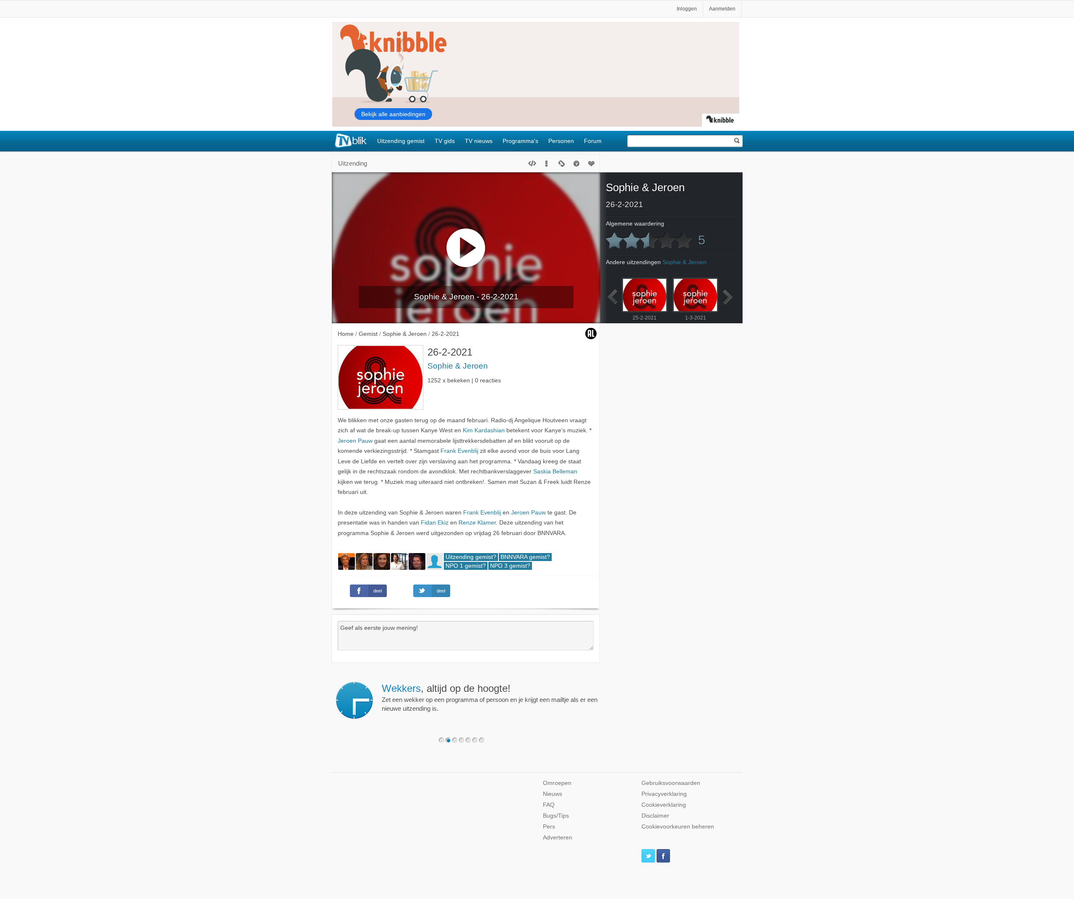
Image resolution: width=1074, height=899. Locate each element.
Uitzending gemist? (471, 557)
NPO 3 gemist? (510, 566)
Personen (561, 141)
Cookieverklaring (663, 805)
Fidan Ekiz (434, 523)
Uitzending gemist (401, 141)
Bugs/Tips (556, 816)
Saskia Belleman (555, 471)
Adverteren (557, 837)
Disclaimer (655, 816)
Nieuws (552, 794)
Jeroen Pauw (355, 441)
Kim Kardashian (484, 430)
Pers (549, 827)
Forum (593, 141)
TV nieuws (479, 141)
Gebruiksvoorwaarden (670, 783)
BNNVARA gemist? (525, 557)
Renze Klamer (477, 523)
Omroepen (557, 783)
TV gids (445, 141)
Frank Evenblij (459, 451)
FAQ (549, 805)
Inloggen (687, 9)
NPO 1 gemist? (466, 566)
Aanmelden (722, 9)
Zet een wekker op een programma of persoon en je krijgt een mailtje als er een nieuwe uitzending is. (489, 697)
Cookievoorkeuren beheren (677, 827)
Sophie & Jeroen (458, 365)
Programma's (520, 141)
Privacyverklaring (664, 794)
